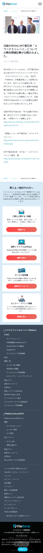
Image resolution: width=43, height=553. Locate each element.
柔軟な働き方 (12, 445)
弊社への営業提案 (11, 490)
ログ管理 (10, 433)
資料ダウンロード (11, 384)
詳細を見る (21, 317)
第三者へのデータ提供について (18, 516)
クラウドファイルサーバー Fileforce (20, 330)
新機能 (6, 335)
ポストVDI (10, 441)
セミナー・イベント (11, 479)
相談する (21, 230)
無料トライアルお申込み (13, 391)
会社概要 (7, 483)
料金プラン (8, 380)
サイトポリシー (10, 504)
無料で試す (21, 258)
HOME (6, 11)
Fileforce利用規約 (10, 512)
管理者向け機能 (12, 369)
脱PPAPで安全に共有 (12, 395)
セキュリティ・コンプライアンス (19, 376)
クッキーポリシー (11, 508)
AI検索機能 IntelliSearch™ (16, 342)
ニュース (14, 11)
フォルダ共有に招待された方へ (16, 468)
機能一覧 (7, 361)
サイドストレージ (13, 339)
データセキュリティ (14, 426)
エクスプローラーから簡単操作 (16, 402)
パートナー (8, 486)
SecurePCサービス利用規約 (14, 460)
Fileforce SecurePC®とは (13, 418)
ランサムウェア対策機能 (16, 353)
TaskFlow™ (11, 350)
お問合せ (7, 387)
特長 (6, 357)
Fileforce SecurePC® (14, 414)
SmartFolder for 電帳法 (15, 346)
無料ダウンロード (21, 286)
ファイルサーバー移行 (12, 398)
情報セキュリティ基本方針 (14, 497)
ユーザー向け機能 (13, 365)
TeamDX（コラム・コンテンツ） (16, 472)
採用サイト (8, 494)
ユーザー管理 (12, 430)
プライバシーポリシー (12, 501)
